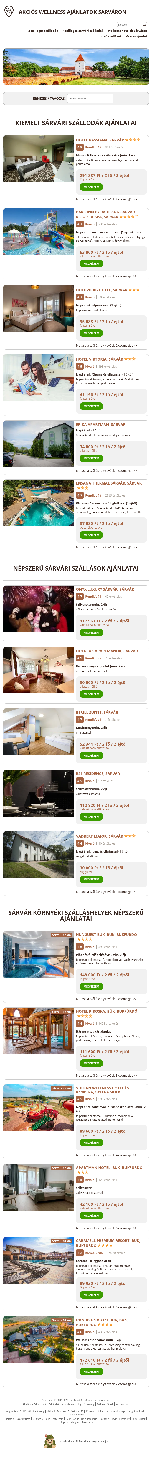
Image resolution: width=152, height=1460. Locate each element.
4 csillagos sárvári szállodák (83, 31)
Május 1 (51, 1411)
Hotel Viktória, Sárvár (99, 359)
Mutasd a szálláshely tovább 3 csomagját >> (106, 199)
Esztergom (57, 1418)
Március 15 (63, 1411)
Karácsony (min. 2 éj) (91, 728)
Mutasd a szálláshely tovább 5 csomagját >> (106, 1076)
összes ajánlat (136, 36)
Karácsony (38, 1411)
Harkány (104, 1418)
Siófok (142, 1418)
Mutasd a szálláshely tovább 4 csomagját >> (106, 547)
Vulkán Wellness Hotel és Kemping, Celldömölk (102, 1090)
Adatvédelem (68, 1404)
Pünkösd (90, 1411)
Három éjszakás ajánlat (93, 1031)
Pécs (134, 1418)
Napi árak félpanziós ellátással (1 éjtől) (104, 374)
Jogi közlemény (86, 1404)
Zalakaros (87, 1422)
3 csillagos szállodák (43, 31)
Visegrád (75, 1422)
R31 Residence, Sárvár (98, 773)
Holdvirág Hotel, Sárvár (101, 289)
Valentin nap (118, 1411)
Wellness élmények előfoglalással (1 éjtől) (106, 503)
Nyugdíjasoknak (136, 1411)
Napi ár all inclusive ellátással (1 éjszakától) (108, 232)
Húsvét (27, 1411)
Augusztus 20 (13, 1411)
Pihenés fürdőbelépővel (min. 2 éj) (101, 955)
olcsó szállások (111, 36)
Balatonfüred (23, 1418)
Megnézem (91, 187)
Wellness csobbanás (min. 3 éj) (98, 1340)
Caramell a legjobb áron (93, 1261)
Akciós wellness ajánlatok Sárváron (72, 11)
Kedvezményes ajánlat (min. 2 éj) (100, 666)
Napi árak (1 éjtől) (89, 430)
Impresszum (122, 1404)
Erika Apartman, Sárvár (100, 424)
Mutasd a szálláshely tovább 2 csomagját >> (106, 276)
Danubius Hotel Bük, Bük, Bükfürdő (102, 1322)
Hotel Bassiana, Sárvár (100, 140)
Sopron (64, 1422)
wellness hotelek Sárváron (127, 31)
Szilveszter (84, 1188)
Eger (47, 1418)
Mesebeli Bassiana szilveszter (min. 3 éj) (105, 155)
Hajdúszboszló (89, 1418)
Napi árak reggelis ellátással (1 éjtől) (102, 851)
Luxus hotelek (76, 1414)
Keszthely (124, 1418)
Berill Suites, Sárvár (97, 712)
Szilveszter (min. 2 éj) (91, 604)
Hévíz (114, 1418)
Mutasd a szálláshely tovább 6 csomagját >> (106, 1228)
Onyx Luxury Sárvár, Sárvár (105, 589)
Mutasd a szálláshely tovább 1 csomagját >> (106, 471)
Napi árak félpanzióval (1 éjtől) (98, 305)
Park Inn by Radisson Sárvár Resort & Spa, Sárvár (105, 214)
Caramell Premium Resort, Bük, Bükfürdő (108, 1243)
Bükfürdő (37, 1418)
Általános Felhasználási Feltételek (41, 1404)
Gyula (76, 1418)
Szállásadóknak (105, 1404)
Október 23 (77, 1411)
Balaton (9, 1418)
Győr (68, 1418)
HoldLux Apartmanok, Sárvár (107, 650)
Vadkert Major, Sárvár (99, 836)
